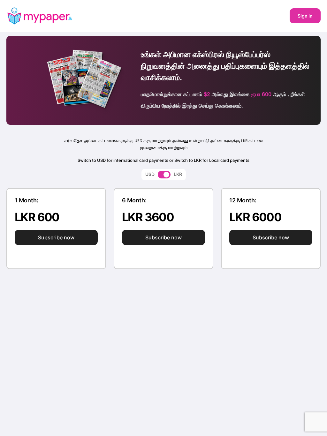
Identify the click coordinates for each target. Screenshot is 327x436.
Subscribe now (56, 237)
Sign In (305, 16)
